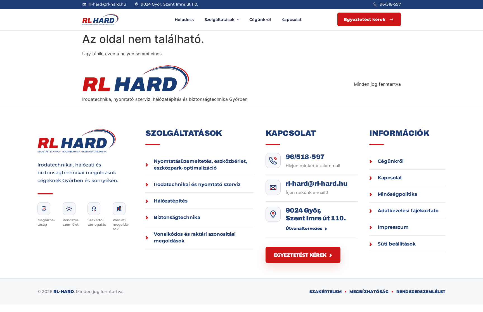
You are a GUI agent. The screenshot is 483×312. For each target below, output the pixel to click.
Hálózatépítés (171, 201)
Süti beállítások (397, 244)
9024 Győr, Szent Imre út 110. (316, 214)
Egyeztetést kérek (300, 255)
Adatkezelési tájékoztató (408, 210)
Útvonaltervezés (304, 228)
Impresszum (393, 227)
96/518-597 (305, 156)
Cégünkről (260, 19)
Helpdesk (184, 19)
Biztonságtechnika (177, 217)
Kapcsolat (291, 19)
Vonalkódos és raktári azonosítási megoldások (195, 237)
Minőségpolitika (397, 194)
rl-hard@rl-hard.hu (317, 183)
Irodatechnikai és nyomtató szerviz (197, 184)
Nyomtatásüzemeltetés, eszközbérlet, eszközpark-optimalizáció (200, 164)
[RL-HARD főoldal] (106, 19)
